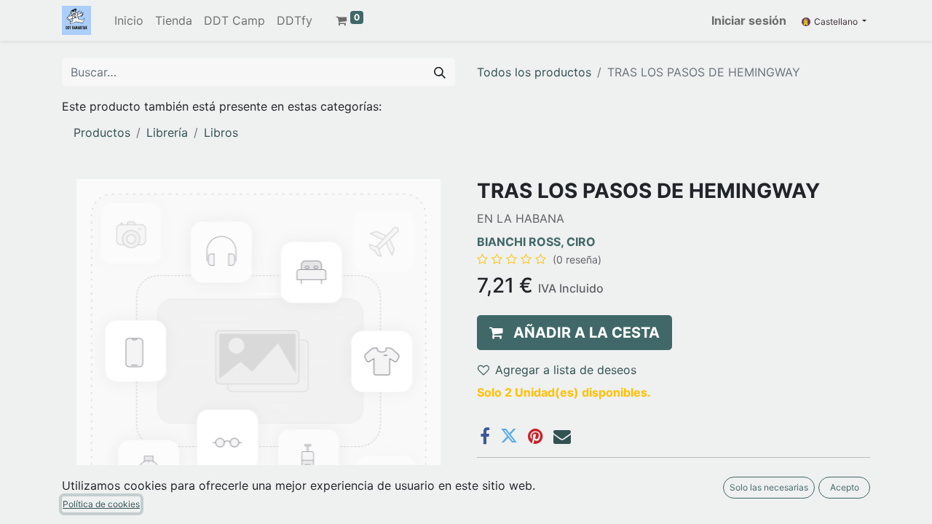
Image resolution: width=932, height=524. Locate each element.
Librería (167, 132)
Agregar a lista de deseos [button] (565, 369)
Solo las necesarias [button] (769, 487)
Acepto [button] (844, 487)
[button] (574, 332)
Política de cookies (101, 504)
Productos (102, 132)
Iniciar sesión (748, 20)
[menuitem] (128, 20)
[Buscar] (439, 72)
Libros (221, 132)
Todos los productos (534, 72)
